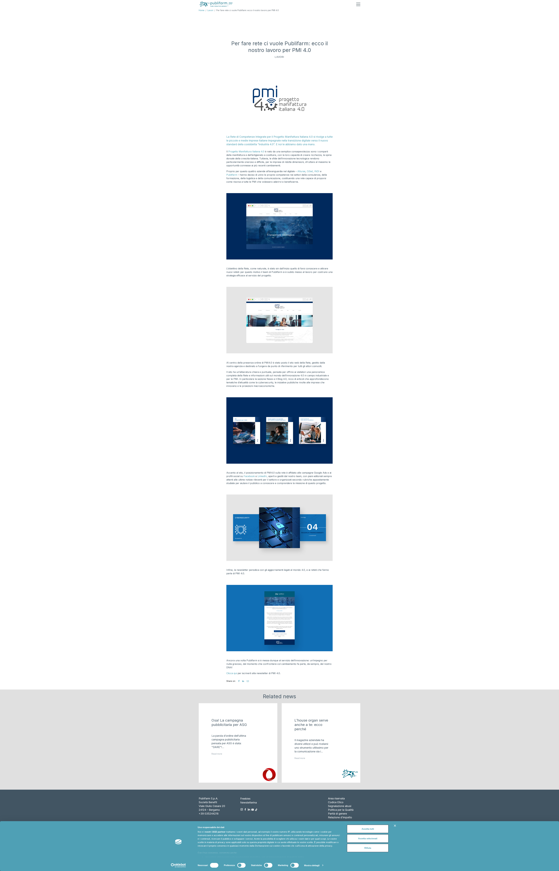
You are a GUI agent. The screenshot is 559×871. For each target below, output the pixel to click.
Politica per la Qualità (340, 809)
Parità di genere (337, 813)
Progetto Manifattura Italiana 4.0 (246, 151)
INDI (316, 171)
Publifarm (231, 174)
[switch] (241, 865)
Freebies (245, 798)
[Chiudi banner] (395, 826)
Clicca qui (232, 673)
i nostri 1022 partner (215, 832)
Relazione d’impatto (340, 817)
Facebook (249, 476)
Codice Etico (335, 802)
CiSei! (310, 171)
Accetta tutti (368, 829)
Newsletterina (248, 802)
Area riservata (336, 798)
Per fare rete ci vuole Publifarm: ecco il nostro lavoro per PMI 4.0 (247, 10)
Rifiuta (367, 848)
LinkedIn (262, 476)
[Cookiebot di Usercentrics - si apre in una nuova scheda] (178, 865)
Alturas (301, 171)
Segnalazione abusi (339, 806)
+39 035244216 (209, 813)
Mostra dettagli (312, 865)
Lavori (210, 10)
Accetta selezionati (367, 838)
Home (201, 10)
